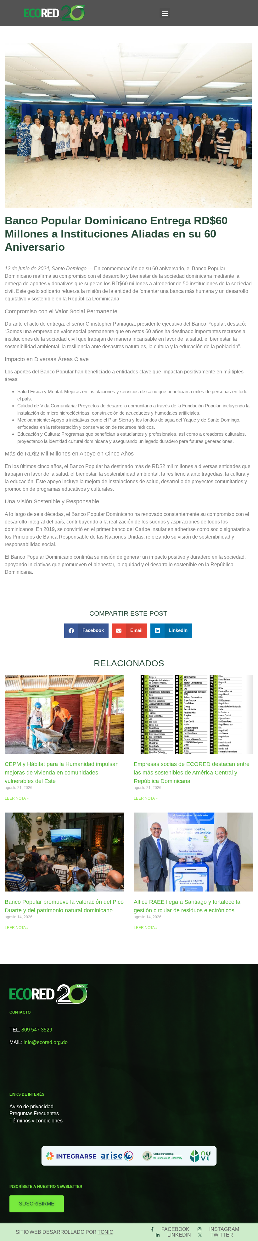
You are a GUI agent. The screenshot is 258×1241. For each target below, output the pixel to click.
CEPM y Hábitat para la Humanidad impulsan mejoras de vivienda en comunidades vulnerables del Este (62, 772)
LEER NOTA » (17, 798)
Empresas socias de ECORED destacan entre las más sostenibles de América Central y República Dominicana (192, 772)
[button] (165, 13)
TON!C (105, 1232)
